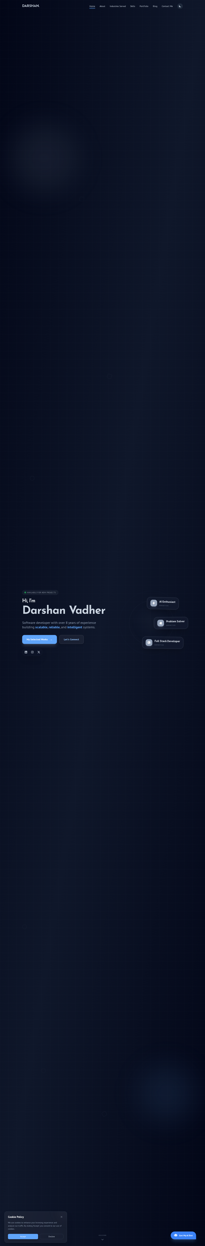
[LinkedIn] (26, 652)
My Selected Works (39, 639)
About (102, 6)
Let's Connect (71, 639)
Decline (52, 1236)
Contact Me (167, 6)
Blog (155, 6)
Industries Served (118, 6)
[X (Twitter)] (39, 652)
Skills (132, 6)
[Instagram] (32, 652)
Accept (23, 1236)
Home (92, 6)
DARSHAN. (31, 6)
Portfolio (144, 6)
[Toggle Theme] (180, 6)
